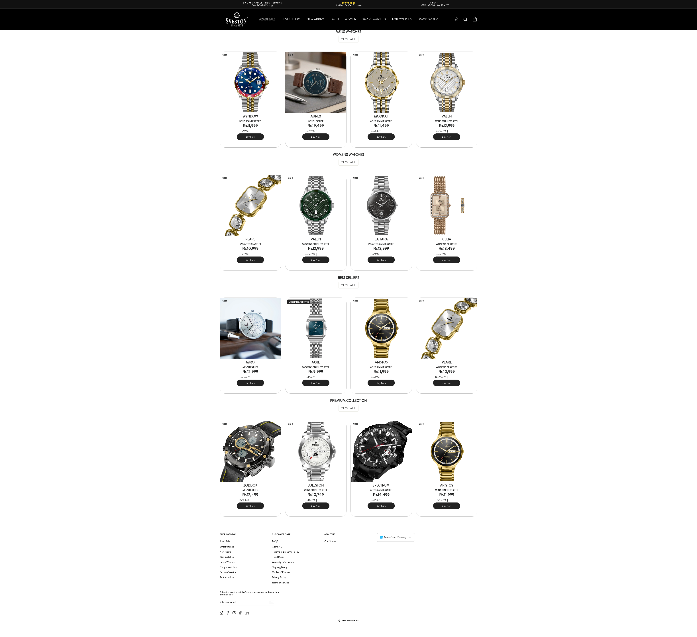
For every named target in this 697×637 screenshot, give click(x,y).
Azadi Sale (267, 19)
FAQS (275, 541)
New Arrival (316, 19)
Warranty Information (283, 562)
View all (348, 39)
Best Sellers (291, 19)
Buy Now (250, 137)
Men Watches (227, 557)
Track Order (428, 19)
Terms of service (228, 572)
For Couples (402, 19)
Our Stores (330, 541)
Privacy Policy (279, 577)
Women (350, 19)
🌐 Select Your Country (393, 537)
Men (335, 19)
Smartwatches (227, 546)
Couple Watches (228, 567)
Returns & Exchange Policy (285, 551)
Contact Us (277, 546)
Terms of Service (280, 582)
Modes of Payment (281, 572)
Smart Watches (374, 19)
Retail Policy (278, 557)
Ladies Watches (227, 562)
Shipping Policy (279, 567)
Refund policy (227, 577)
